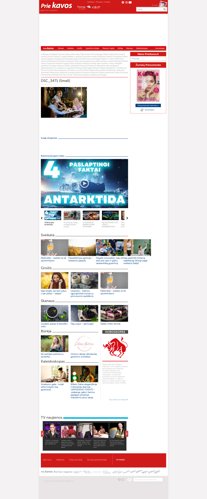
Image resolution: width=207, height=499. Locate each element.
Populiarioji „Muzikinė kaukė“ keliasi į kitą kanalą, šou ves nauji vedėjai (84, 443)
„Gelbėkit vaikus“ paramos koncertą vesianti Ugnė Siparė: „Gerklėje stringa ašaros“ (68, 444)
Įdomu (78, 72)
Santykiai (118, 56)
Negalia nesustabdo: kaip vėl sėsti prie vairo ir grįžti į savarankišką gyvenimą (109, 261)
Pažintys (79, 68)
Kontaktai (107, 2)
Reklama (60, 460)
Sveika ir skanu (108, 63)
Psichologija (97, 54)
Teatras (103, 68)
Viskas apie (96, 63)
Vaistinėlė (45, 72)
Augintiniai (59, 59)
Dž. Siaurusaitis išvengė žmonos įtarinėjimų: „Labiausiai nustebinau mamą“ (117, 443)
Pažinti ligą (108, 54)
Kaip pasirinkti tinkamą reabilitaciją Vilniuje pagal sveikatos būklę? (135, 261)
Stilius (86, 70)
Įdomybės (88, 68)
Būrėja (120, 48)
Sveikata (70, 48)
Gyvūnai (124, 72)
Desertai (83, 66)
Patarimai (95, 72)
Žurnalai (155, 5)
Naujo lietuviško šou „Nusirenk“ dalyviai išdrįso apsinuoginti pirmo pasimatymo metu (99, 444)
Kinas (96, 68)
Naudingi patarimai (73, 59)
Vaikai (117, 72)
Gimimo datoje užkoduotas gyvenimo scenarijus (84, 355)
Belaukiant (52, 61)
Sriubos (53, 66)
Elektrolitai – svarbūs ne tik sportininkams (53, 259)
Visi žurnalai (149, 110)
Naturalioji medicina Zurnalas (62, 72)
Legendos (70, 68)
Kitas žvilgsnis (76, 63)
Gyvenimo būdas (92, 48)
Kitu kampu (86, 54)
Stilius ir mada (60, 56)
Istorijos (86, 72)
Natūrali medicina (116, 70)
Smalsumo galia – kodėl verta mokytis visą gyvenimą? (52, 387)
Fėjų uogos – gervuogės (83, 323)
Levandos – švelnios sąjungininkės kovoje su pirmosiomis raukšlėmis (83, 293)
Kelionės (101, 56)
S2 (61, 75)
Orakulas (50, 63)
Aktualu (61, 48)
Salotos (61, 66)
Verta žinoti (119, 54)
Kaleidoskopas (142, 48)
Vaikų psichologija (82, 61)
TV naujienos (59, 68)
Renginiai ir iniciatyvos (116, 68)
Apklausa (95, 75)
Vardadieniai (90, 2)
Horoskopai (99, 2)
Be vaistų (76, 54)
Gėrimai (91, 66)
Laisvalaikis (96, 61)
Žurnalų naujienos (82, 75)
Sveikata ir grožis (76, 70)
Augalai (50, 59)
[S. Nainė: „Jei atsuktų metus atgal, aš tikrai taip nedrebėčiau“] (52, 437)
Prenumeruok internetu (148, 105)
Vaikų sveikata (108, 61)
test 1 (65, 75)
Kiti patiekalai (112, 66)
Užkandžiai (100, 66)
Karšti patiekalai (71, 66)
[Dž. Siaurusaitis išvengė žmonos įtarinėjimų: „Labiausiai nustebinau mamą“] (117, 437)
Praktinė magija (62, 63)
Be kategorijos (61, 70)
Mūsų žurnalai (75, 460)
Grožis (79, 48)
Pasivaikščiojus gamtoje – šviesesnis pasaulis (80, 259)
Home (48, 48)
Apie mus (47, 460)
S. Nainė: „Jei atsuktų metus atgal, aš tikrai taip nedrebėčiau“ (51, 442)
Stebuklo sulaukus (65, 61)
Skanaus (129, 48)
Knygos (104, 75)
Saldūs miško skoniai (110, 323)
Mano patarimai (106, 72)
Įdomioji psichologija (91, 59)
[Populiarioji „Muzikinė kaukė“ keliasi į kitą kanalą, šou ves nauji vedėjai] (84, 437)
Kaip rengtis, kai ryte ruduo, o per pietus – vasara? (54, 292)
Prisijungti (135, 58)
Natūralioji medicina (98, 70)
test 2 (71, 75)
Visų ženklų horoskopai (118, 400)
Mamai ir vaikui (108, 48)
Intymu (110, 56)
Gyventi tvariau (64, 54)
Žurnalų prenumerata (97, 460)
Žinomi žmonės (47, 70)
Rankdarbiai (47, 75)
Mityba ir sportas (75, 56)
